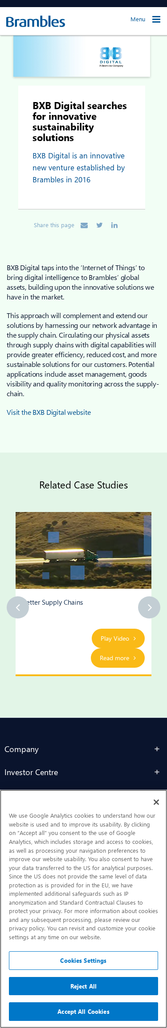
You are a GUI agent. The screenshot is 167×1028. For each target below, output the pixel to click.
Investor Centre (31, 771)
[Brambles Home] (32, 21)
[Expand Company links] (158, 748)
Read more (114, 658)
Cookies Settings (83, 960)
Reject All (83, 986)
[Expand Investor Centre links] (158, 772)
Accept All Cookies (83, 1011)
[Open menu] (156, 19)
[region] (83, 909)
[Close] (156, 802)
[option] (83, 594)
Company (21, 748)
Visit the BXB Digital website (48, 412)
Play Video (115, 638)
